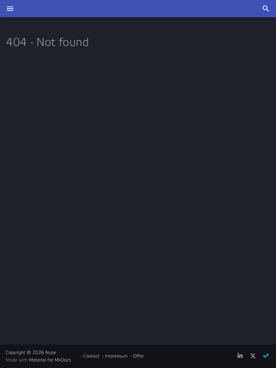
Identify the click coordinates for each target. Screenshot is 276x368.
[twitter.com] (253, 356)
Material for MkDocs (50, 360)
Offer (138, 356)
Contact (91, 356)
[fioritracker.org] (266, 356)
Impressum (116, 356)
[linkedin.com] (240, 356)
